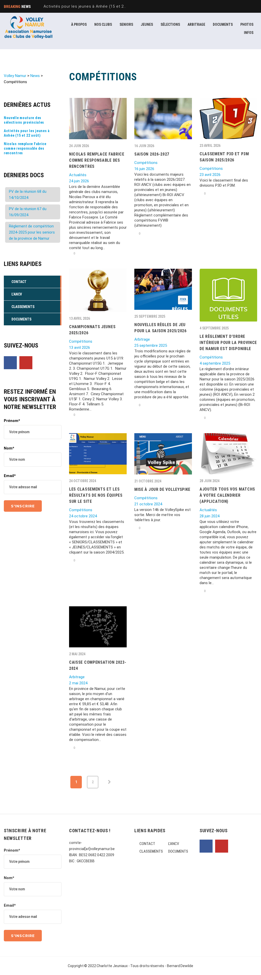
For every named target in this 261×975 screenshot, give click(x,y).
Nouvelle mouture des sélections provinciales (24, 120)
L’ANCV (173, 843)
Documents (178, 851)
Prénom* (12, 420)
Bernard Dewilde (180, 966)
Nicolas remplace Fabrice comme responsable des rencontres (25, 148)
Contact (147, 843)
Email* (10, 475)
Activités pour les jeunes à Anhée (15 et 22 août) (27, 133)
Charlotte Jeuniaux (112, 966)
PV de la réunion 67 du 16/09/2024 (27, 212)
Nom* (9, 448)
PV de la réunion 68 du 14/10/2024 (27, 194)
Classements (151, 851)
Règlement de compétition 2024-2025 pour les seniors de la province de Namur (32, 232)
